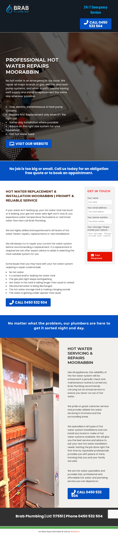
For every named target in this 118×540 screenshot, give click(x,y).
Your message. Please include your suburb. (98, 228)
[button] (99, 256)
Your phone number (97, 217)
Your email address (97, 207)
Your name (92, 197)
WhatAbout (75, 531)
